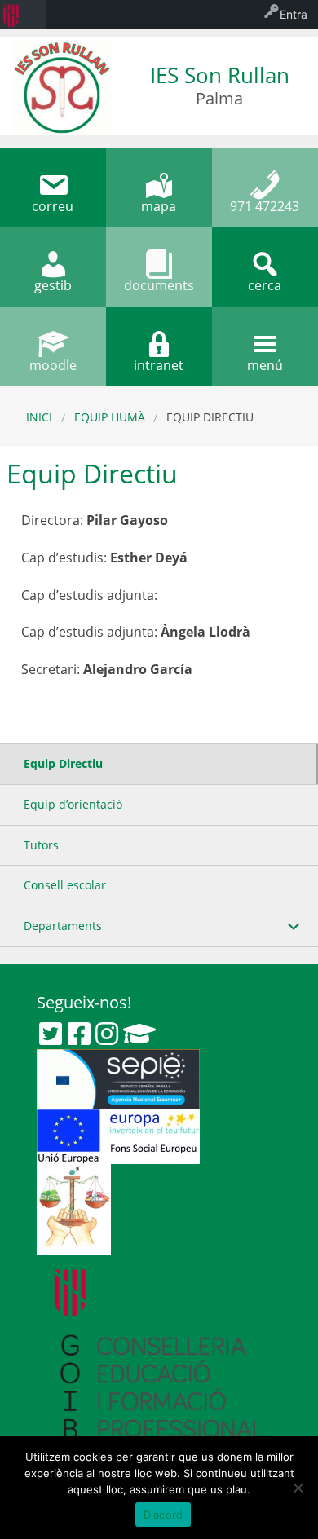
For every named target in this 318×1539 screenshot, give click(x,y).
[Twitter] (50, 1034)
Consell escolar (65, 885)
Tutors (41, 845)
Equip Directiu (63, 763)
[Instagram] (106, 1034)
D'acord (163, 1514)
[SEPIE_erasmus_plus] (118, 1078)
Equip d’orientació (73, 804)
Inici (39, 417)
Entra (293, 14)
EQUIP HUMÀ (109, 417)
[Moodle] (139, 1034)
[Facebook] (79, 1034)
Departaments (63, 925)
